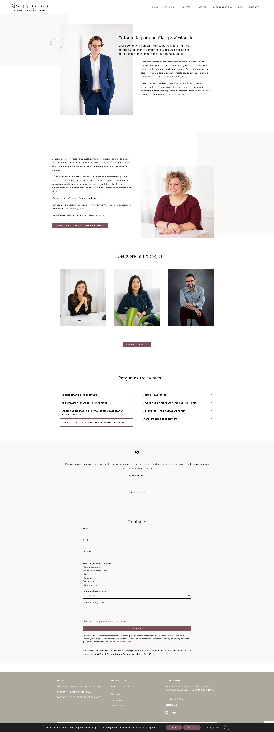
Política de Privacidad (116, 621)
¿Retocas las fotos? (154, 395)
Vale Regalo (117, 700)
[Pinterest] (174, 712)
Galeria (186, 7)
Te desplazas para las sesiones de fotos (84, 403)
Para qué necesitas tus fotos (97, 563)
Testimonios (117, 705)
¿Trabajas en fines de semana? (160, 419)
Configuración (212, 727)
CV (86, 574)
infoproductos (92, 585)
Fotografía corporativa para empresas (78, 687)
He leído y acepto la (106, 621)
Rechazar (191, 727)
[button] (96, 395)
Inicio (155, 7)
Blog (240, 7)
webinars (89, 581)
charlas (88, 578)
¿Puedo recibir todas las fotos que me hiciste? (169, 403)
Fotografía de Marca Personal (74, 692)
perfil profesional (93, 567)
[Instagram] (166, 712)
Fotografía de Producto (124, 687)
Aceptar (174, 727)
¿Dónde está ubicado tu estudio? (80, 395)
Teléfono (87, 551)
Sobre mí (203, 7)
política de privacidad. (122, 642)
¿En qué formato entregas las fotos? (164, 411)
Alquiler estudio (222, 7)
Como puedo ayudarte (94, 602)
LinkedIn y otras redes (96, 570)
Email (85, 540)
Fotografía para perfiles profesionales (79, 697)
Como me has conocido (95, 591)
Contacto (253, 7)
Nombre (87, 528)
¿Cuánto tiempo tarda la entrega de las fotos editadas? (93, 422)
